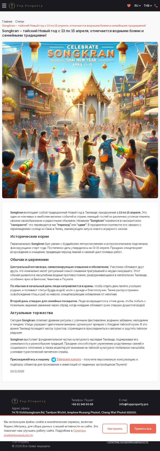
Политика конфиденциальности (127, 442)
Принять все (142, 428)
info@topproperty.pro (133, 404)
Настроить (115, 428)
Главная (7, 21)
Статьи (19, 21)
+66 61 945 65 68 (82, 404)
